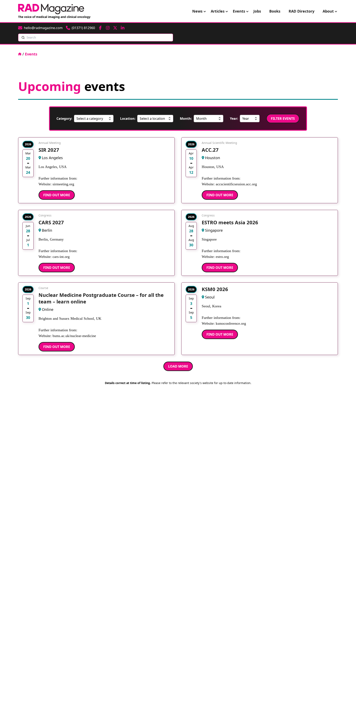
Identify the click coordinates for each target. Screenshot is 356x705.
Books (274, 11)
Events (239, 11)
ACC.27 (210, 149)
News (197, 11)
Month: (186, 118)
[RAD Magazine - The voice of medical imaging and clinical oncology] (51, 9)
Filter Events (283, 118)
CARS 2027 (51, 222)
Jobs (257, 11)
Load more (178, 366)
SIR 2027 (49, 149)
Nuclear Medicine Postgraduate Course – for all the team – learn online (101, 298)
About (328, 11)
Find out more (56, 195)
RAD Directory (301, 11)
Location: (128, 118)
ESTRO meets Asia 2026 (230, 222)
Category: (64, 118)
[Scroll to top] (346, 695)
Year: (234, 118)
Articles (218, 11)
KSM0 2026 (215, 289)
